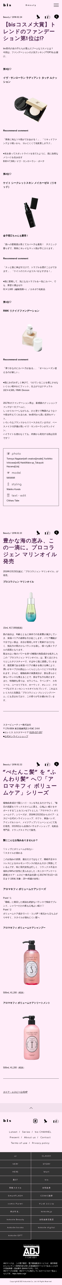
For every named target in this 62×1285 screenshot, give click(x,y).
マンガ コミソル (46, 1204)
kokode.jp (46, 1212)
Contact (45, 1137)
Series (26, 1132)
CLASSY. (46, 1156)
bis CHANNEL (43, 1132)
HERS (15, 1172)
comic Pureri (15, 1204)
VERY (15, 1164)
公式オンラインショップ (16, 736)
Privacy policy (40, 1143)
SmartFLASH (15, 1196)
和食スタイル (15, 1188)
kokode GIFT (15, 1235)
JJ (15, 1156)
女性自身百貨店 (46, 1219)
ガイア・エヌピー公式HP (15, 1092)
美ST (15, 1180)
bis (46, 1180)
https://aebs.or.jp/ (19, 1274)
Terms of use (19, 1143)
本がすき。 (15, 1212)
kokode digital (46, 1227)
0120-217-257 (35, 732)
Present (15, 1137)
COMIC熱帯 (46, 1196)
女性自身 (46, 1188)
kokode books (15, 1227)
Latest (13, 1132)
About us (30, 1137)
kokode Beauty (15, 1219)
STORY (46, 1164)
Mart (46, 1172)
